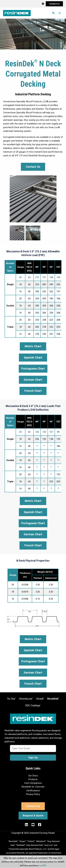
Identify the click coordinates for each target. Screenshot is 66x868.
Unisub (40, 698)
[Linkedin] (26, 824)
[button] (54, 3)
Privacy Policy (33, 794)
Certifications (33, 790)
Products (33, 779)
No (44, 865)
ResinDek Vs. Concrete (33, 786)
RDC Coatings (33, 705)
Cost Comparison (33, 783)
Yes (41, 865)
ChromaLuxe (26, 698)
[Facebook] (39, 824)
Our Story (33, 775)
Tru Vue (11, 698)
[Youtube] (33, 824)
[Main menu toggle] (59, 13)
